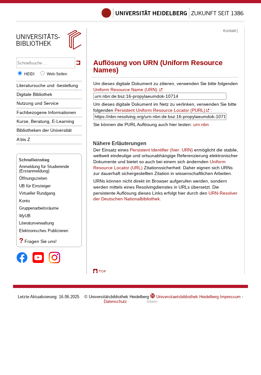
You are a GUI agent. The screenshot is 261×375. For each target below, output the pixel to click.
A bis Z (23, 139)
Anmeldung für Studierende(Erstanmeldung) (44, 168)
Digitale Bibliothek (34, 94)
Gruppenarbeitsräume (39, 208)
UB (25, 215)
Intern (152, 301)
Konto (24, 200)
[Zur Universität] (172, 17)
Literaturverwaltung (36, 223)
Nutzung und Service (38, 103)
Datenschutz (115, 301)
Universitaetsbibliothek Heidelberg (187, 296)
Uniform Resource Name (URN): (126, 89)
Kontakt (229, 31)
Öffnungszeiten (33, 178)
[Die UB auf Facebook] (24, 258)
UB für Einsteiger (35, 186)
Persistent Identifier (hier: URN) (161, 149)
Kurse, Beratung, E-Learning (45, 121)
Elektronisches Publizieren (43, 230)
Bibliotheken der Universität (44, 130)
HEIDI (29, 74)
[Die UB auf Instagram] (57, 258)
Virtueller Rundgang (37, 193)
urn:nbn (201, 124)
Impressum (230, 296)
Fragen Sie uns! (41, 241)
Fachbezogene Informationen (46, 112)
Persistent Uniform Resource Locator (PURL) (160, 110)
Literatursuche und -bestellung (47, 85)
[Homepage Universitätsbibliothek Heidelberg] (48, 49)
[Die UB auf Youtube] (40, 258)
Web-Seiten (57, 74)
